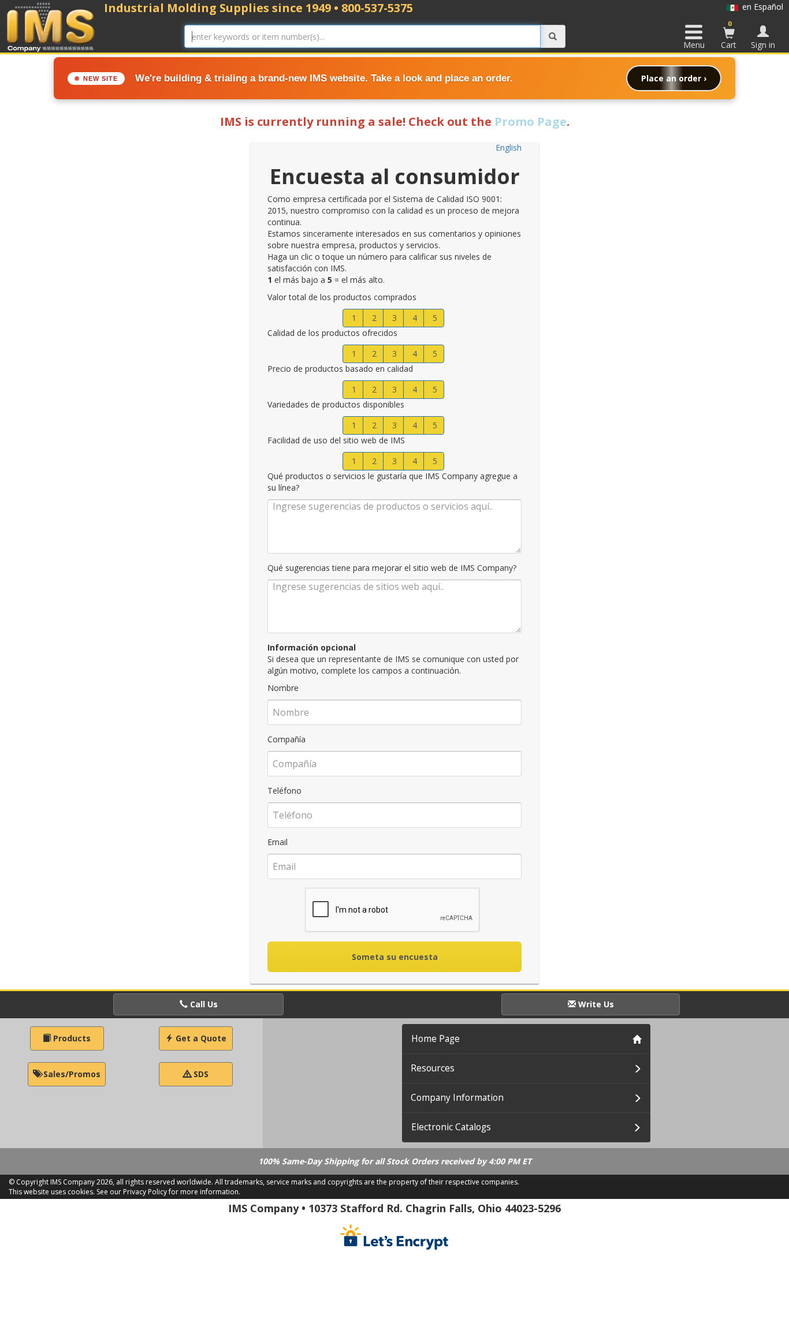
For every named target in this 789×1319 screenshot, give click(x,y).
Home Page (435, 1039)
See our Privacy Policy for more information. (168, 1192)
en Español (760, 6)
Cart (728, 34)
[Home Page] (51, 27)
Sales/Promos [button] (71, 1073)
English (509, 147)
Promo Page (530, 121)
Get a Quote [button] (199, 1038)
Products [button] (71, 1038)
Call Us (203, 1004)
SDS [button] (200, 1073)
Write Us (595, 1004)
